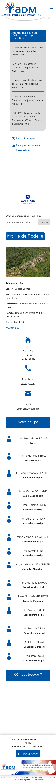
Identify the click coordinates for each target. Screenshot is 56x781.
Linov (34, 779)
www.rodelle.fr (13, 327)
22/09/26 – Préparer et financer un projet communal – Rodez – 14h (27, 67)
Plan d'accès (30, 754)
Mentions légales (22, 779)
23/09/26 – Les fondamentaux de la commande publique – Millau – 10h (27, 84)
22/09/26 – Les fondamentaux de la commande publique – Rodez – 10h (27, 51)
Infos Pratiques (26, 138)
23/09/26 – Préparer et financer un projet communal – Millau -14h (27, 100)
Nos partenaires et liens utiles (29, 147)
